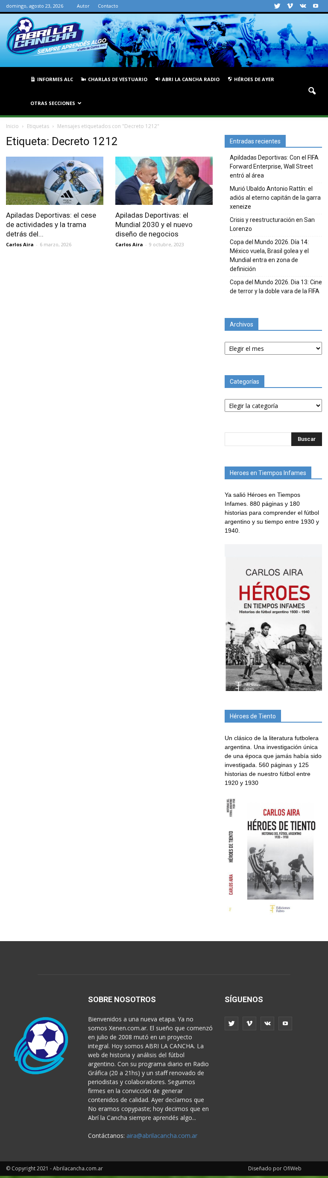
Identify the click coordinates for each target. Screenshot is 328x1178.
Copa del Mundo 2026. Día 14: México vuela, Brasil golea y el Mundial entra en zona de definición (269, 255)
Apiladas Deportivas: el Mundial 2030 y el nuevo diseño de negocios (154, 224)
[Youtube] (315, 6)
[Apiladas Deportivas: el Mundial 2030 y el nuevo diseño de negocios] (164, 181)
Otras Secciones (52, 103)
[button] (312, 91)
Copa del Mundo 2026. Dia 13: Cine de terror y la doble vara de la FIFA (276, 286)
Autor (83, 6)
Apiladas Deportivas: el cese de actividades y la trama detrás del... (51, 224)
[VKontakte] (302, 6)
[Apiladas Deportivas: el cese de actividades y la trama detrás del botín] (54, 181)
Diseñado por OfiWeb (275, 1168)
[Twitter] (277, 6)
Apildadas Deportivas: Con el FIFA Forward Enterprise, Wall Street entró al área (274, 166)
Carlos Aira (20, 244)
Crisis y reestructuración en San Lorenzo (272, 224)
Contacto (108, 6)
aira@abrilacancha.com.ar (161, 1135)
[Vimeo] (290, 6)
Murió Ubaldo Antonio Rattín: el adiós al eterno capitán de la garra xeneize (275, 197)
